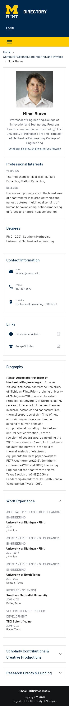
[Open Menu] (9, 42)
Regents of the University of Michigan (34, 701)
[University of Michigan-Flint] (13, 11)
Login (10, 28)
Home (7, 52)
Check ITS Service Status (35, 691)
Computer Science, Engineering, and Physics (33, 56)
